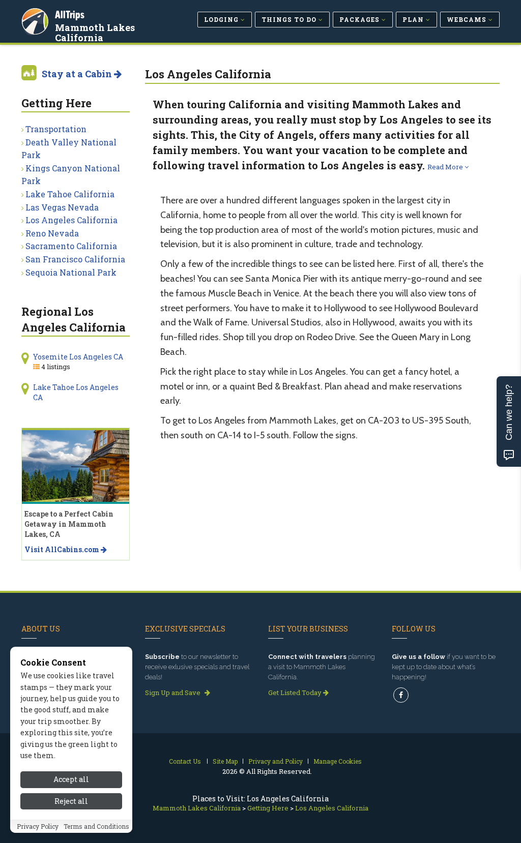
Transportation (55, 129)
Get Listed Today (295, 692)
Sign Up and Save (173, 692)
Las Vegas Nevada (62, 207)
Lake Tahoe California (69, 194)
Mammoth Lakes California (95, 32)
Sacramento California (71, 245)
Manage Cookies (337, 761)
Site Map (225, 761)
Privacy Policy (38, 826)
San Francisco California (75, 259)
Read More (446, 166)
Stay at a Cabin (78, 74)
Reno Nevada (52, 233)
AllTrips (69, 14)
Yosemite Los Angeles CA (78, 357)
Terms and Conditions (96, 826)
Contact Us (185, 761)
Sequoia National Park (71, 272)
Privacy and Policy (275, 761)
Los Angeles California (71, 220)
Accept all (71, 779)
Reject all (71, 801)
